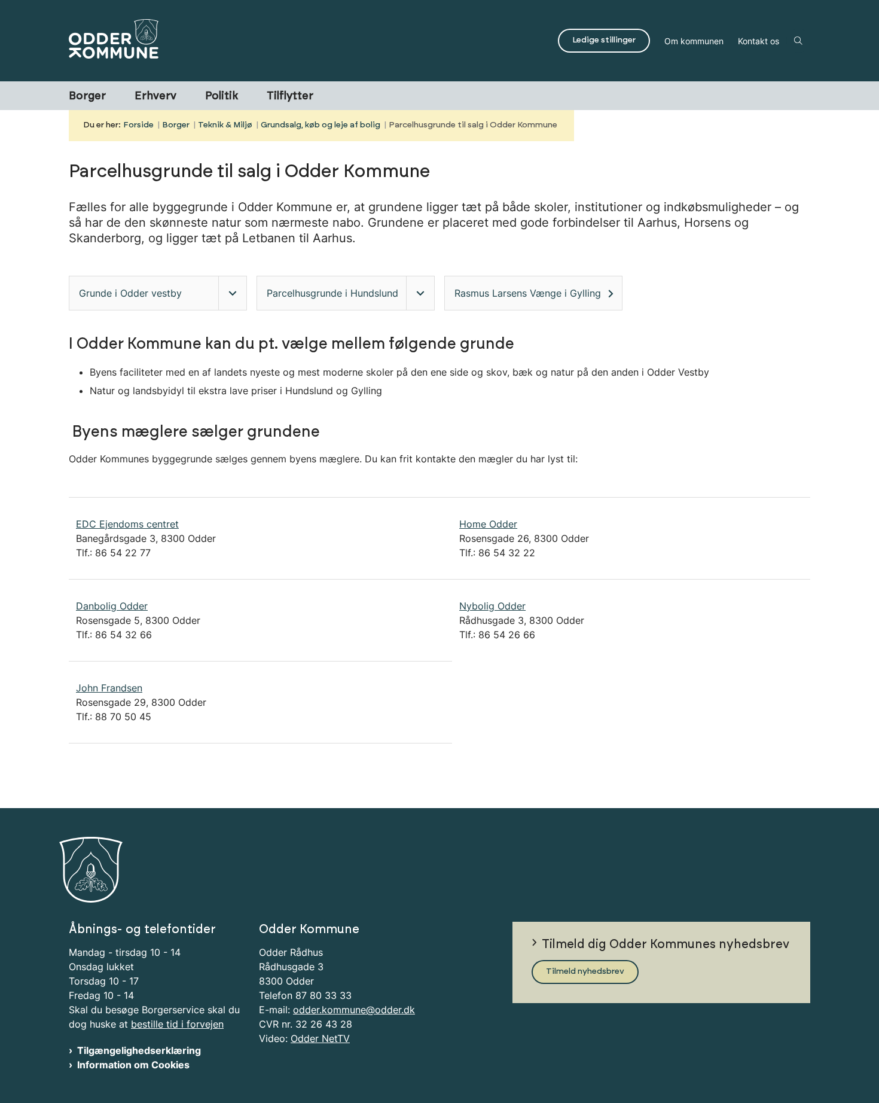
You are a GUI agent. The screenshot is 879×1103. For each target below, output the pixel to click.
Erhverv (155, 96)
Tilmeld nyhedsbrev (585, 971)
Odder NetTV (320, 1038)
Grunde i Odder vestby (130, 293)
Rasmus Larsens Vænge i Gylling (527, 293)
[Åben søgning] (798, 41)
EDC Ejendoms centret (127, 524)
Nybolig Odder (492, 606)
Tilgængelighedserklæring (139, 1050)
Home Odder (488, 524)
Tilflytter (290, 96)
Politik (221, 96)
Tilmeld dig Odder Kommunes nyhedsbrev (665, 944)
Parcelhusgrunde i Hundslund (332, 293)
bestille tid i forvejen (177, 1024)
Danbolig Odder (112, 606)
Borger (87, 96)
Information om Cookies (133, 1065)
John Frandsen (109, 688)
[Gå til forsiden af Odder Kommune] (310, 40)
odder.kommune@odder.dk (354, 1010)
